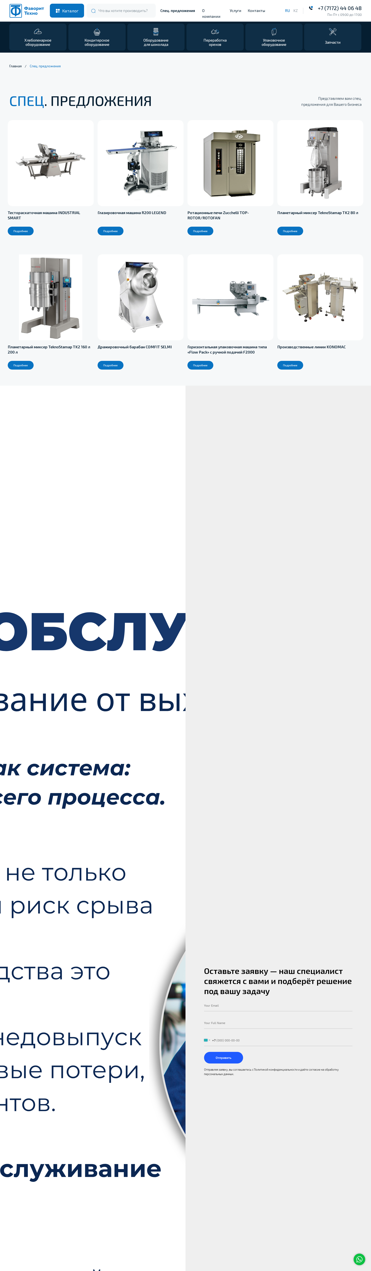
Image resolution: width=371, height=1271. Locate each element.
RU (287, 10)
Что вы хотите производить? (123, 10)
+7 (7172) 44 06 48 (340, 8)
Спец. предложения (177, 10)
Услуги (235, 10)
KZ (295, 10)
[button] (332, 37)
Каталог (70, 10)
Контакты (256, 10)
